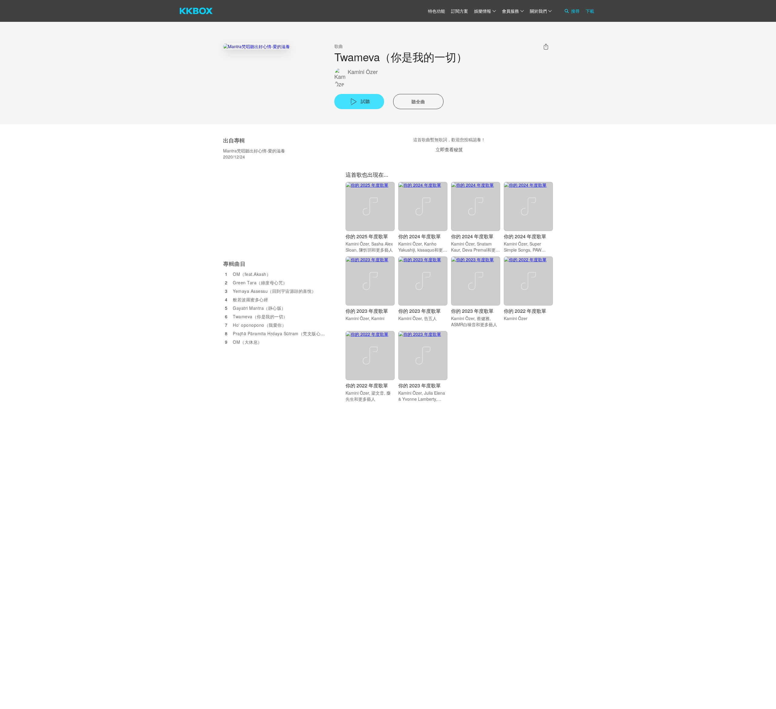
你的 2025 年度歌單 (367, 236)
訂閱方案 (459, 11)
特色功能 (436, 11)
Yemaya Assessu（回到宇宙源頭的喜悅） (274, 291)
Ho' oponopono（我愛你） (259, 325)
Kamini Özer (363, 71)
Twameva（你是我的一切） (260, 316)
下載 (590, 11)
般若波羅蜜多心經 (250, 299)
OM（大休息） (247, 342)
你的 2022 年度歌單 (525, 310)
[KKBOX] (196, 11)
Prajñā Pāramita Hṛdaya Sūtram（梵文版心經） (281, 333)
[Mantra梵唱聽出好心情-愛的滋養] (256, 46)
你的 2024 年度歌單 (419, 236)
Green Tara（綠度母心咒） (260, 282)
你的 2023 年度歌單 (367, 310)
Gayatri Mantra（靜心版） (259, 308)
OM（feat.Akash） (252, 274)
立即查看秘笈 (449, 149)
